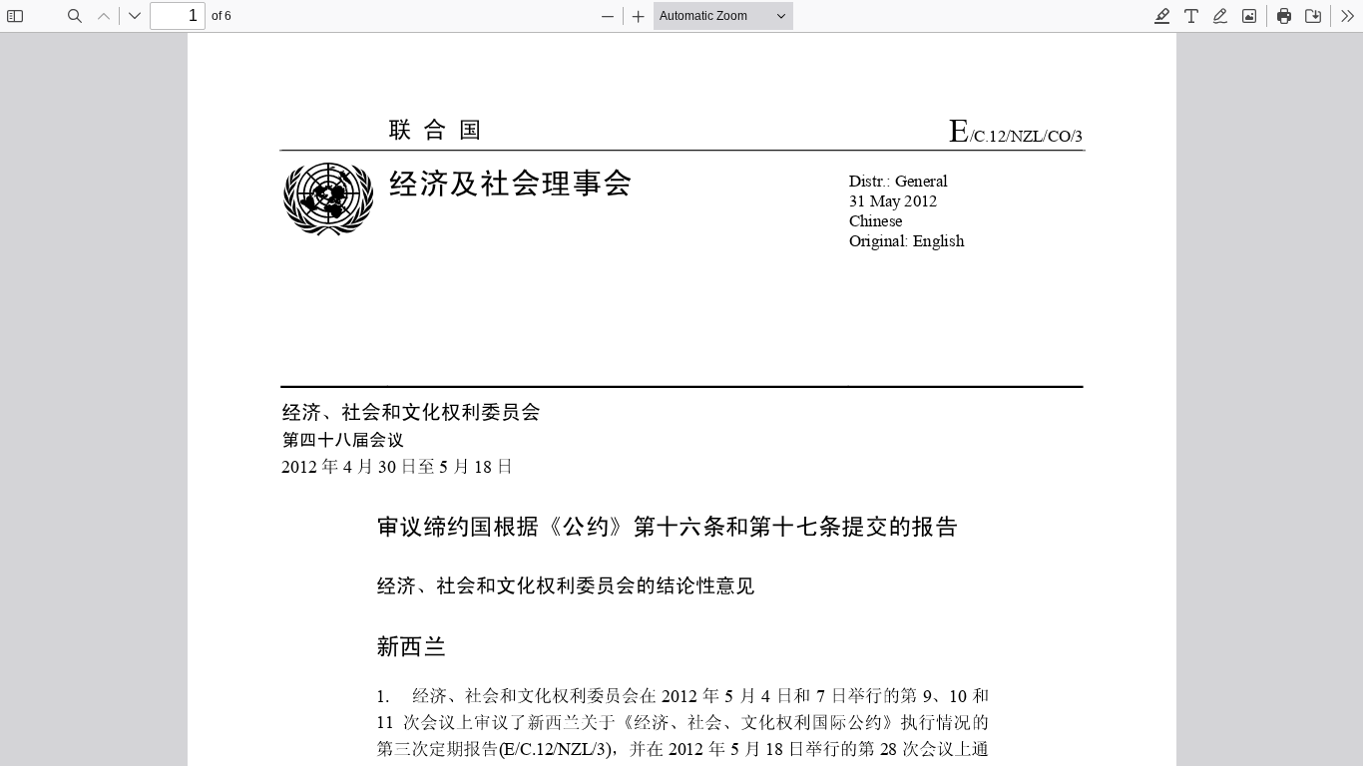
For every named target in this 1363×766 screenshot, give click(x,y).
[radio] (1162, 16)
